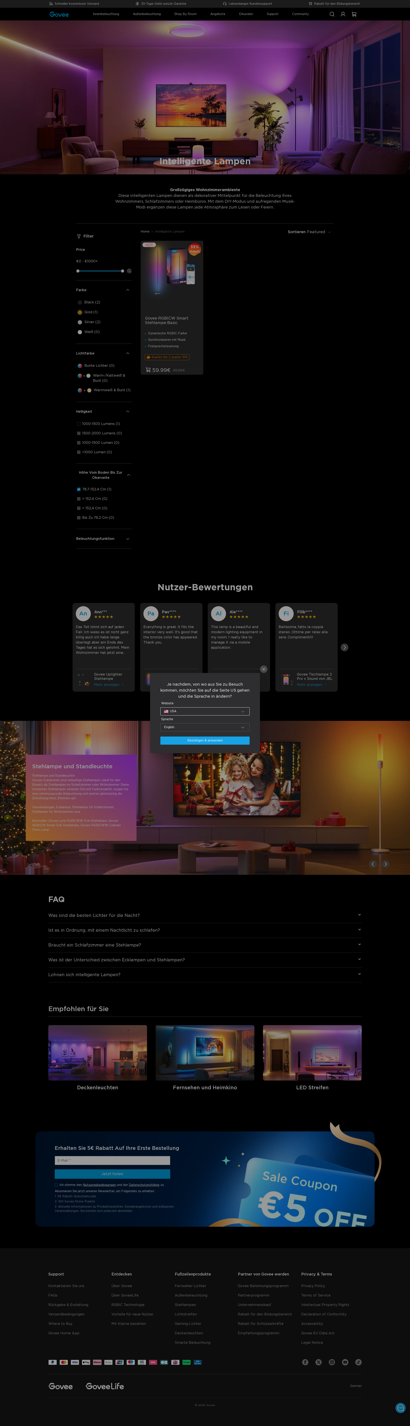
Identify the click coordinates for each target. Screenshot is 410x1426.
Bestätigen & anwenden (205, 740)
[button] (205, 711)
